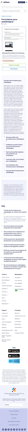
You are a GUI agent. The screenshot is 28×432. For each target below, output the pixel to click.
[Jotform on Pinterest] (17, 430)
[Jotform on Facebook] (3, 430)
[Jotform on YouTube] (19, 430)
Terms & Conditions (14, 411)
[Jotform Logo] (5, 2)
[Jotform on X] (6, 430)
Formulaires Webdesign (8, 60)
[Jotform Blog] (14, 430)
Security (14, 418)
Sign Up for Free (22, 2)
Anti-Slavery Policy (14, 425)
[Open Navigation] (26, 2)
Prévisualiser (14, 69)
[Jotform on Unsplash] (25, 430)
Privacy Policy (14, 414)
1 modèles (5, 23)
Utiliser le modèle (14, 65)
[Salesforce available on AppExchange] (14, 361)
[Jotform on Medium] (11, 430)
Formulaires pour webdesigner (9, 20)
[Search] (2, 6)
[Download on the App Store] (14, 356)
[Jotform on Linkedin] (9, 430)
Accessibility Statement (14, 421)
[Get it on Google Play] (14, 351)
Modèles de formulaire (6, 16)
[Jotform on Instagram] (22, 430)
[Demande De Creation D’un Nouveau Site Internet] (14, 38)
